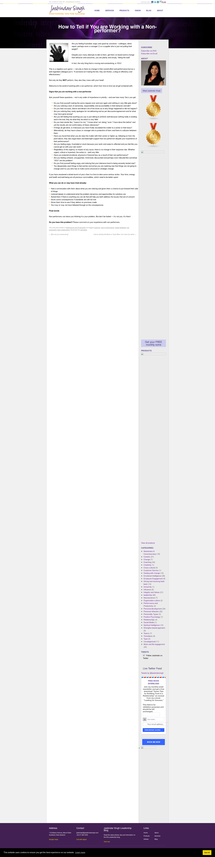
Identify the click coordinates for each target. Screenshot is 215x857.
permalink (83, 230)
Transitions (148, 636)
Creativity (147, 564)
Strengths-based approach (154, 627)
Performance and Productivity (76, 227)
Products (124, 10)
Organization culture (152, 600)
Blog (148, 10)
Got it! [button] (207, 853)
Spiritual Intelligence (152, 625)
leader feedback (120, 227)
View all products (148, 542)
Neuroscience (149, 597)
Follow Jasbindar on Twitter (152, 656)
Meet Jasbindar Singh (152, 90)
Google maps (53, 839)
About (160, 10)
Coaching (147, 562)
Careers (147, 556)
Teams (146, 633)
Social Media (149, 622)
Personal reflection (151, 611)
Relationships (149, 619)
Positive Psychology (152, 616)
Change (147, 559)
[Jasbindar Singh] (67, 13)
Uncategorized (149, 641)
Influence (147, 589)
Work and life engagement (154, 644)
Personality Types (151, 614)
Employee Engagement (153, 578)
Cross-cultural (149, 567)
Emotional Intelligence (152, 575)
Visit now (107, 841)
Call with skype (81, 839)
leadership (148, 595)
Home (97, 10)
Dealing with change (152, 573)
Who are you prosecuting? (59, 234)
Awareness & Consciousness (150, 552)
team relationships (63, 230)
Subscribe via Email (149, 53)
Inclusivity (148, 586)
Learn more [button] (80, 852)
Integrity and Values (152, 592)
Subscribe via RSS (149, 50)
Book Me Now (153, 742)
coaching (97, 227)
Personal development (153, 608)
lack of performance (107, 227)
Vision (138, 10)
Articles (146, 839)
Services (109, 10)
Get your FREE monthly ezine (153, 343)
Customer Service (151, 570)
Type (146, 638)
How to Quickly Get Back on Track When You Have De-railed (115, 234)
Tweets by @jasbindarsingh (152, 673)
